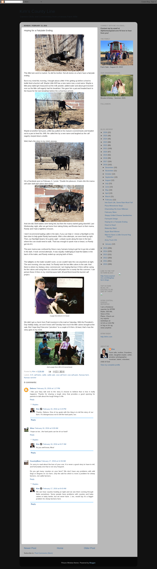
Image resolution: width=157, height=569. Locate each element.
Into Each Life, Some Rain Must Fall (119, 202)
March (108, 196)
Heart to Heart (110, 225)
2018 (105, 158)
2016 (105, 165)
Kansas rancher (30, 378)
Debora (33, 388)
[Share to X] (59, 371)
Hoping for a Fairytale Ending (116, 222)
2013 (105, 254)
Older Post (89, 548)
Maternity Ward (111, 228)
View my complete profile (110, 365)
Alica (32, 428)
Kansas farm (84, 375)
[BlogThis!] (56, 371)
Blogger (92, 563)
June (107, 187)
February (109, 200)
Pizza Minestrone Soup (114, 206)
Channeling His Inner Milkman (116, 209)
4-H (31, 375)
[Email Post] (49, 371)
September (109, 177)
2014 (105, 251)
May (107, 190)
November (109, 171)
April (107, 193)
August (108, 180)
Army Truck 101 (111, 240)
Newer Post (30, 548)
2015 (105, 248)
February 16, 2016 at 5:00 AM (46, 428)
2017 (105, 161)
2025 (105, 136)
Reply (32, 399)
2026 (105, 132)
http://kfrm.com (106, 337)
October (108, 174)
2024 (105, 139)
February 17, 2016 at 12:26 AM (53, 461)
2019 (105, 155)
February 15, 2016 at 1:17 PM (48, 388)
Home (60, 548)
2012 (105, 258)
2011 (105, 261)
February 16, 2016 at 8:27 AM (54, 444)
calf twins (37, 375)
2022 (105, 145)
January (108, 244)
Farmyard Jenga (111, 219)
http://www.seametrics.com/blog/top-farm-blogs (108, 278)
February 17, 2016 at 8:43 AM (54, 488)
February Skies (111, 212)
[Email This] (54, 371)
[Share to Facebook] (61, 371)
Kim (37, 409)
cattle (44, 375)
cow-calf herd (61, 375)
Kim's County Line (37, 11)
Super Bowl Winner (112, 231)
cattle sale (51, 375)
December (109, 167)
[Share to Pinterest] (63, 371)
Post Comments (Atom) (44, 553)
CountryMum (35, 461)
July (107, 183)
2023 (105, 142)
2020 (105, 152)
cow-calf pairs (72, 375)
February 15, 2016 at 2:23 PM (54, 409)
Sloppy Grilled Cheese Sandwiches (118, 215)
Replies (35, 405)
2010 (105, 264)
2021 (105, 148)
